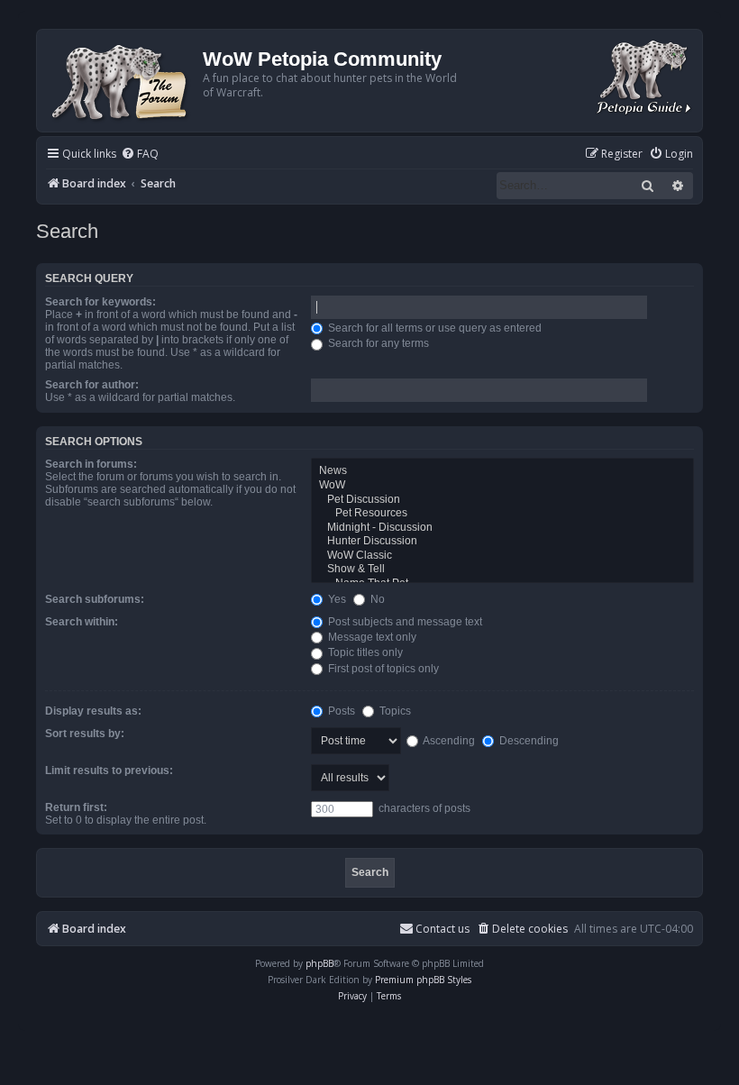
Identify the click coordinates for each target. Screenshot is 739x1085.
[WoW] (502, 486)
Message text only (370, 637)
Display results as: (93, 711)
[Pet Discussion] (502, 500)
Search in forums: (91, 464)
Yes (335, 599)
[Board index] (122, 80)
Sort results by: (84, 733)
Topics (394, 711)
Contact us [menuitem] (442, 928)
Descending (528, 740)
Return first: (76, 807)
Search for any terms (377, 343)
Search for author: (92, 384)
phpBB (319, 963)
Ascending (448, 740)
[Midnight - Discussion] (502, 528)
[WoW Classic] (502, 556)
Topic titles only (364, 652)
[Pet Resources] (502, 513)
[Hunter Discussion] (502, 541)
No (376, 599)
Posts (340, 711)
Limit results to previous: (109, 770)
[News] (502, 471)
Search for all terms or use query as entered (433, 328)
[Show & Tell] (502, 569)
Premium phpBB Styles (423, 979)
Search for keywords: (100, 302)
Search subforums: (94, 599)
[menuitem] (140, 154)
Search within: (81, 621)
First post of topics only (382, 668)
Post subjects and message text (403, 621)
